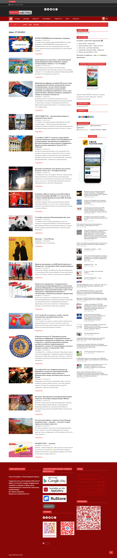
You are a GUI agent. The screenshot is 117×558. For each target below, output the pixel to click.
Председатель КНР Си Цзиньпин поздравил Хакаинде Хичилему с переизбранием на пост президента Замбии (92, 299)
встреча (83, 490)
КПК (93, 482)
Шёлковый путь (102, 488)
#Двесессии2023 (91, 476)
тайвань (91, 495)
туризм (100, 495)
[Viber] (88, 117)
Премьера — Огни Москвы (44, 239)
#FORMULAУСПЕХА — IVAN (92, 249)
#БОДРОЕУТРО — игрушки (45, 443)
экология (104, 495)
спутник (87, 495)
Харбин (89, 488)
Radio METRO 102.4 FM (83, 32)
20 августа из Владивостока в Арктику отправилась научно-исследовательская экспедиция (95, 202)
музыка (88, 492)
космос (79, 492)
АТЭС (78, 482)
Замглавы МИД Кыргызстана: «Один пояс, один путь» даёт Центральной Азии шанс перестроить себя (92, 285)
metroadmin (38, 40)
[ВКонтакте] (79, 117)
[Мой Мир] (84, 117)
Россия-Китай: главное (14, 60)
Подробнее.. (39, 54)
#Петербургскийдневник (100, 476)
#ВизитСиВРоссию (81, 476)
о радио (17, 18)
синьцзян (104, 492)
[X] (86, 117)
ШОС (95, 488)
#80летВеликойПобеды (92, 474)
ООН (85, 485)
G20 (105, 479)
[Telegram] (93, 117)
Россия (101, 485)
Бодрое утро (89, 482)
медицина (83, 492)
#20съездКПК (80, 474)
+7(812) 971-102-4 (83, 129)
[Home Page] (10, 19)
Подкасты (58, 18)
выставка (87, 490)
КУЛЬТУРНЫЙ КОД (13, 38)
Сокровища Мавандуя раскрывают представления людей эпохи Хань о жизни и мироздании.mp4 (91, 338)
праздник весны (96, 493)
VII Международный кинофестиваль (94, 351)
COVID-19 (101, 479)
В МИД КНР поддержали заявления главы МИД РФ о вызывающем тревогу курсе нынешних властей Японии (92, 359)
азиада (79, 490)
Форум (86, 488)
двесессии (100, 490)
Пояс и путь (93, 485)
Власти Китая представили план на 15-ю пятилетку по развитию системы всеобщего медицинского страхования (95, 366)
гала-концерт (93, 490)
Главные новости (13, 138)
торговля (95, 495)
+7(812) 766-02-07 (83, 125)
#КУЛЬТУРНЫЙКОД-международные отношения (52, 38)
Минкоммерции (80, 485)
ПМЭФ (88, 485)
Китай (101, 482)
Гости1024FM (12, 116)
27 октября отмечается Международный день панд (52, 217)
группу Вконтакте (83, 106)
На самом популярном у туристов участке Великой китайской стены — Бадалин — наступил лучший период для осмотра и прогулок (53, 422)
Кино (96, 482)
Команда (26, 18)
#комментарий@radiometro (91, 333)
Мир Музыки (12, 239)
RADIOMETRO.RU (15, 479)
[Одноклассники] (82, 117)
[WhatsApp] (91, 117)
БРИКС (82, 482)
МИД (105, 482)
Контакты (76, 18)
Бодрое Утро (12, 444)
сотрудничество (80, 495)
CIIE (98, 479)
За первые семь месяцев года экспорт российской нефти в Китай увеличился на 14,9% (95, 218)
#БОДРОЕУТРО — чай (90, 264)
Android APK (49, 506)
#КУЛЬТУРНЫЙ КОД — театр (92, 278)
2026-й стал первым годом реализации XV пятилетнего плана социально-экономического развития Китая (92, 243)
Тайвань (82, 488)
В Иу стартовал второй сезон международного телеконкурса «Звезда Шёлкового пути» (89, 224)
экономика (79, 497)
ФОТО (67, 18)
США (78, 488)
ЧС (92, 488)
